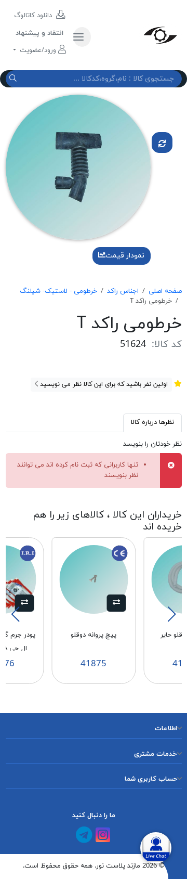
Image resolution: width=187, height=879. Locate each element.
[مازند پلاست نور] (140, 35)
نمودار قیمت (124, 256)
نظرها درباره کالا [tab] (152, 422)
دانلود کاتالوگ (34, 15)
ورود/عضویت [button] (38, 50)
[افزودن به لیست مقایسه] (162, 142)
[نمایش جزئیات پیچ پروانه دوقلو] (93, 579)
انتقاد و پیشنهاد (39, 33)
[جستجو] (14, 78)
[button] (116, 603)
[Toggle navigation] (82, 37)
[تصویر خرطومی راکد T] (78, 167)
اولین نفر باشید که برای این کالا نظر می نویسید (103, 384)
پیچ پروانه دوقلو (93, 635)
